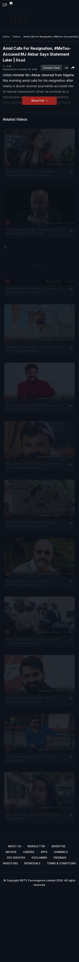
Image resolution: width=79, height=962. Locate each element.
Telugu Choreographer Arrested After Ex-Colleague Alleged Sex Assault (30, 699)
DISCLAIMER (39, 857)
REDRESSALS (32, 863)
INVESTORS (10, 863)
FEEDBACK (59, 857)
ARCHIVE (11, 851)
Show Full (38, 100)
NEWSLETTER (36, 846)
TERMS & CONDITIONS (61, 863)
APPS (44, 851)
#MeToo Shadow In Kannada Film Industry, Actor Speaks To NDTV (34, 816)
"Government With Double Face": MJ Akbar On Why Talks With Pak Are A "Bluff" (33, 231)
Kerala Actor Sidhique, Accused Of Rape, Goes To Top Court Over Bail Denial (33, 407)
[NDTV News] (18, 16)
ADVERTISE (58, 846)
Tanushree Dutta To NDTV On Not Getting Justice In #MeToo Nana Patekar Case (30, 173)
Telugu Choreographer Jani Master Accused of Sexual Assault (33, 758)
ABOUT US (14, 846)
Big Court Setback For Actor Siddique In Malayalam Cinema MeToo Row (29, 582)
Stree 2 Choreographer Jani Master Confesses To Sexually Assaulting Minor (33, 641)
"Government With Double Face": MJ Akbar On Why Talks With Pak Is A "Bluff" (33, 290)
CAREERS (28, 851)
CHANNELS (61, 851)
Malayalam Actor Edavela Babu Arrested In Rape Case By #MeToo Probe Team (34, 465)
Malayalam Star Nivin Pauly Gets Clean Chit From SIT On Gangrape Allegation (34, 348)
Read (20, 60)
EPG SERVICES (16, 857)
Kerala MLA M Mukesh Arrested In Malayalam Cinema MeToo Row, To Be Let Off (32, 524)
